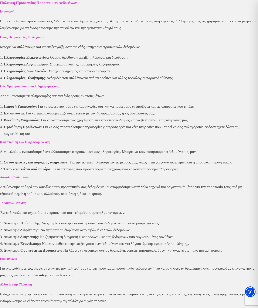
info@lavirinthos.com (56, 275)
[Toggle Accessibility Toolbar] (250, 292)
